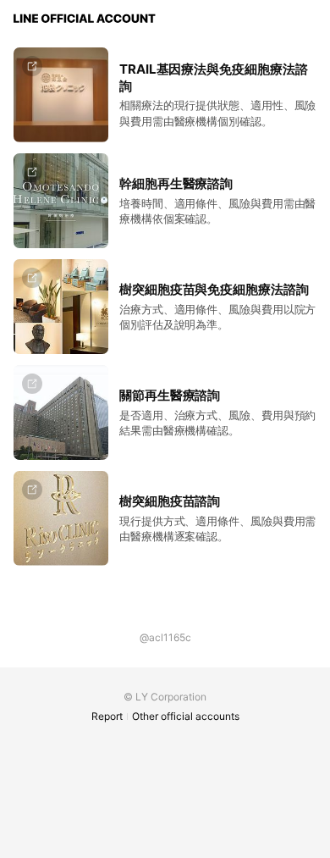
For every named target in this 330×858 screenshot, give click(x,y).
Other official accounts (185, 716)
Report (107, 716)
